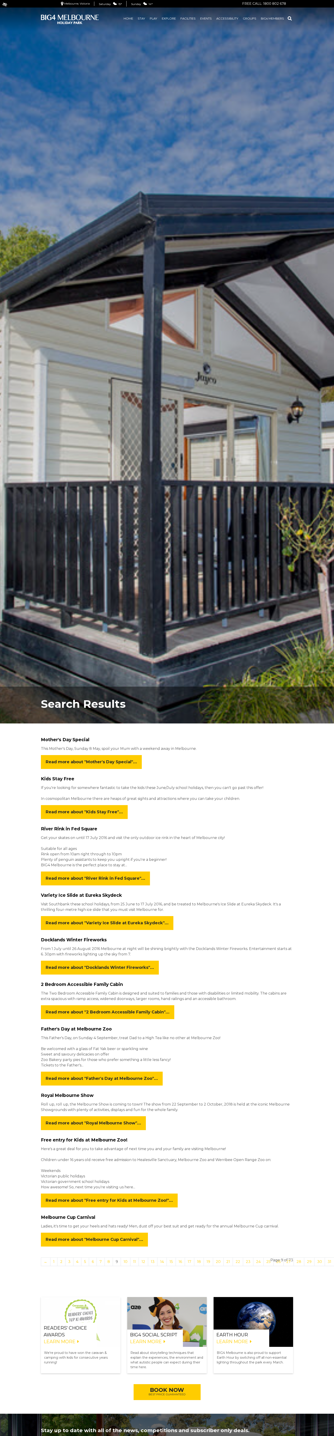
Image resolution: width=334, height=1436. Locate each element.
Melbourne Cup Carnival (68, 1217)
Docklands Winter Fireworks (74, 939)
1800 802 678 (274, 3)
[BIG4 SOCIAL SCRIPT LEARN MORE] (167, 1321)
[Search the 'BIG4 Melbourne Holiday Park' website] (289, 19)
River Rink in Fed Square (69, 828)
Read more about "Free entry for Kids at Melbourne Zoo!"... (109, 1200)
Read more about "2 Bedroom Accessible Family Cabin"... (107, 1012)
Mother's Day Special (65, 739)
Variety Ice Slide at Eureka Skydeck (81, 895)
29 (309, 1262)
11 (134, 1262)
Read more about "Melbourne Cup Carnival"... (94, 1239)
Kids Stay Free (57, 778)
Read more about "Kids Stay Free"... (84, 811)
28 (299, 1262)
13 (153, 1262)
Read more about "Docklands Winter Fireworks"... (100, 967)
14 (162, 1262)
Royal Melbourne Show (67, 1095)
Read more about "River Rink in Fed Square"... (95, 878)
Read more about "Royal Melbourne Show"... (93, 1123)
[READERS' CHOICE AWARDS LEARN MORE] (80, 1321)
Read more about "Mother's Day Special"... (91, 761)
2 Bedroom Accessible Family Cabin (82, 984)
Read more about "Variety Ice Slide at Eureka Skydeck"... (107, 922)
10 (125, 1262)
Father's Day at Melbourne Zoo (76, 1029)
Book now (167, 1391)
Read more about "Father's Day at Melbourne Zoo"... (102, 1078)
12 (143, 1262)
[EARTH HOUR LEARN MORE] (253, 1321)
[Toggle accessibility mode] (2, 2)
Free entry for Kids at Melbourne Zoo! (84, 1140)
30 (319, 1262)
